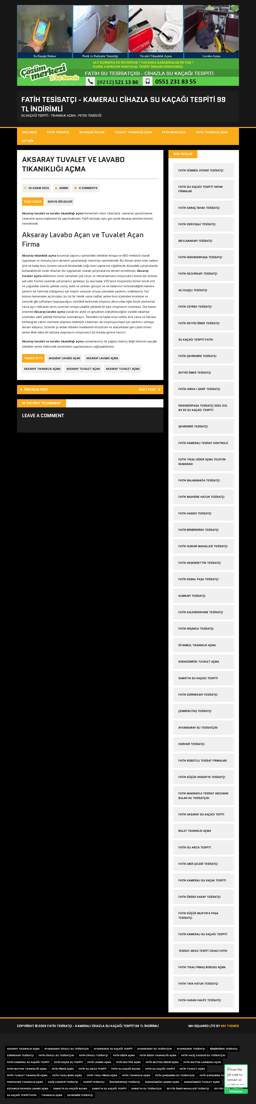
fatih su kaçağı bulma (125, 1068)
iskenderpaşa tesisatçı (124, 1082)
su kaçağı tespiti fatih (22, 1095)
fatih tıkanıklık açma (136, 1075)
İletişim (27, 141)
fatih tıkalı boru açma (67, 1075)
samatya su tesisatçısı (146, 1088)
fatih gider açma (124, 1055)
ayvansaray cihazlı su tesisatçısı (66, 1048)
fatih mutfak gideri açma (162, 1062)
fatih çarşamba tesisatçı (216, 1075)
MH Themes (230, 1026)
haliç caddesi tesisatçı (63, 1082)
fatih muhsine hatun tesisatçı (201, 497)
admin (63, 188)
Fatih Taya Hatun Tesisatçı (198, 984)
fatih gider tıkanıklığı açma (158, 1055)
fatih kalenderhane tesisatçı (200, 612)
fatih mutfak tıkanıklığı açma (27, 1068)
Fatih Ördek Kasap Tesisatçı (199, 897)
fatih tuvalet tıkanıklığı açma (27, 1075)
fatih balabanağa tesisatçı (199, 480)
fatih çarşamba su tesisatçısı (175, 1075)
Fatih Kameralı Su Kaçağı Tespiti (202, 934)
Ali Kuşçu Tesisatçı (192, 290)
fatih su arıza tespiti (194, 847)
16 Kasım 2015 (38, 188)
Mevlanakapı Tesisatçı (195, 241)
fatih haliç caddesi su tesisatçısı (203, 1055)
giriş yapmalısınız (64, 425)
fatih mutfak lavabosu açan (202, 1062)
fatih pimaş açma (63, 1068)
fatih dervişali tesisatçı (197, 224)
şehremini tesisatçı (193, 426)
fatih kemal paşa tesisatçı (198, 579)
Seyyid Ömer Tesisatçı (194, 373)
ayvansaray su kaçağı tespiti (113, 1048)
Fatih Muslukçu (174, 132)
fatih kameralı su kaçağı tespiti (28, 1062)
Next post (147, 389)
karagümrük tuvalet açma (198, 662)
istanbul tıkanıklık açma (197, 645)
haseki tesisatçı (94, 1082)
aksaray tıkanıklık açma (42, 369)
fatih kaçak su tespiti (68, 1062)
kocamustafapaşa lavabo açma (27, 1088)
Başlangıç (29, 132)
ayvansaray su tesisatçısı (198, 728)
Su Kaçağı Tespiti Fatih (195, 340)
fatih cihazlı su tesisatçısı (56, 1055)
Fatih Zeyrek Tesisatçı (195, 307)
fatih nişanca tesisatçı (196, 629)
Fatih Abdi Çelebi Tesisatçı (198, 864)
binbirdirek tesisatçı (224, 1048)
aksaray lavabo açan (64, 358)
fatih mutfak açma (128, 1062)
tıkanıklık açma (51, 1095)
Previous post (36, 389)
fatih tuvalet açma (192, 1068)
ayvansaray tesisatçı (191, 1048)
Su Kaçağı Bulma (91, 132)
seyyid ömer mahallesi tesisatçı (188, 1088)
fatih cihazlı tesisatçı (93, 1055)
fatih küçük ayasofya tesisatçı (201, 777)
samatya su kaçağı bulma (70, 1088)
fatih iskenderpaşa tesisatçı (200, 257)
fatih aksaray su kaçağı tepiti (201, 814)
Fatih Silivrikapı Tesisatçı (197, 274)
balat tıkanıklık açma (194, 831)
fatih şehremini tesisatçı (197, 356)
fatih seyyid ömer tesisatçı (199, 323)
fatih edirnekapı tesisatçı (198, 695)
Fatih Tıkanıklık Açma (212, 132)
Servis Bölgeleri (60, 202)
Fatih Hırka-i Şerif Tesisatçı (199, 389)
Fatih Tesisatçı (58, 132)
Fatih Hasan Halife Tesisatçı (199, 1000)
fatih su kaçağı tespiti (160, 1068)
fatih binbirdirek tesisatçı (198, 530)
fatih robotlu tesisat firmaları (202, 761)
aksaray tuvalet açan (83, 369)
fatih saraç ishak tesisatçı (199, 208)
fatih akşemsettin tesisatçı (199, 563)
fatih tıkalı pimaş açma (102, 1075)
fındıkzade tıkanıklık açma (25, 1082)
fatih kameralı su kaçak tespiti (202, 880)
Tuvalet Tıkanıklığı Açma (133, 132)
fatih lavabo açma (99, 1062)
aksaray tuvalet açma (123, 369)
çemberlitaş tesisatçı (194, 711)
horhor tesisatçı (191, 744)
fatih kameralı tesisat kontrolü (203, 443)
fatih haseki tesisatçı (194, 513)
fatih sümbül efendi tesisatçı (200, 170)
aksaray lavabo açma (102, 358)
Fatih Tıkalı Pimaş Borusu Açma (202, 967)
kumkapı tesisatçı (191, 596)
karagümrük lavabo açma (162, 1082)
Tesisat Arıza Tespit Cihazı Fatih (202, 951)
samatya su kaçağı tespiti (198, 678)
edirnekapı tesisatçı (20, 1055)
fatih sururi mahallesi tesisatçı (203, 546)
